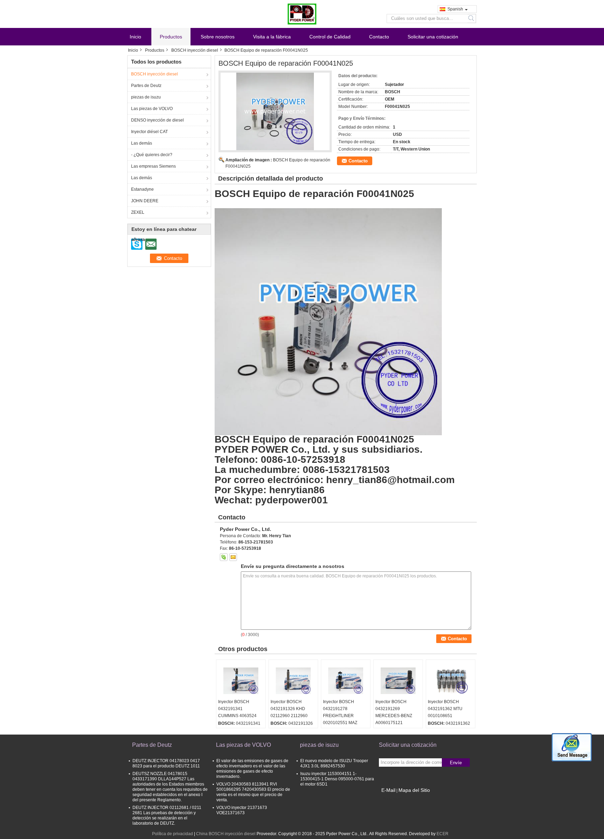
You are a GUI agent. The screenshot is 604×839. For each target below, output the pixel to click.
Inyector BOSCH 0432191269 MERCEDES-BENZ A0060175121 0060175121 (393, 715)
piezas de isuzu (146, 97)
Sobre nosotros (218, 36)
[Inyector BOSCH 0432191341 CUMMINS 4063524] (240, 680)
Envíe (456, 762)
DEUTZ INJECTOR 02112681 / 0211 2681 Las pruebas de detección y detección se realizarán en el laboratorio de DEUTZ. (166, 815)
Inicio (135, 36)
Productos (171, 36)
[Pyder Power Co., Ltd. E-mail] (233, 557)
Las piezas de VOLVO (152, 108)
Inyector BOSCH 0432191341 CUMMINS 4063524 (237, 708)
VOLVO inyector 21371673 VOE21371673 (241, 810)
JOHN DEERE (144, 200)
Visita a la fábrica (272, 36)
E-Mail (388, 790)
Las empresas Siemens (153, 166)
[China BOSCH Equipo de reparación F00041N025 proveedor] (275, 111)
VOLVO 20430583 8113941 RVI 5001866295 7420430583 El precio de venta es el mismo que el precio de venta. (253, 792)
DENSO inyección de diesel (157, 120)
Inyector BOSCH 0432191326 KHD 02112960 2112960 (289, 708)
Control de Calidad (330, 36)
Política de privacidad (172, 833)
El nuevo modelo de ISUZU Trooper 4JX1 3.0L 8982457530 (334, 763)
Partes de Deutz (146, 85)
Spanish (455, 9)
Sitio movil (393, 798)
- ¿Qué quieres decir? (151, 154)
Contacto (379, 36)
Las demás (141, 143)
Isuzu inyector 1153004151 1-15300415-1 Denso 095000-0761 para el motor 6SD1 (337, 779)
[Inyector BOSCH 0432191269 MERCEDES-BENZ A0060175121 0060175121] (398, 680)
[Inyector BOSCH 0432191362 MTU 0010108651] (450, 680)
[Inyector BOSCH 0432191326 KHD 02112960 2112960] (293, 680)
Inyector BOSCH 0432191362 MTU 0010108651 (445, 708)
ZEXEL (137, 212)
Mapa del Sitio (414, 790)
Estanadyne (142, 189)
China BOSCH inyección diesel (226, 833)
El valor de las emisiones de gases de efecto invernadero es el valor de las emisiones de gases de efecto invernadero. (252, 768)
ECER (442, 833)
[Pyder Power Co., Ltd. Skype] (224, 557)
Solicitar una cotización (433, 36)
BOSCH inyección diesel (194, 50)
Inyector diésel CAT (149, 131)
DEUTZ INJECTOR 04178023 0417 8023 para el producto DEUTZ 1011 (166, 763)
